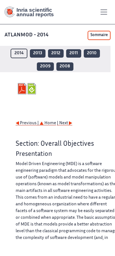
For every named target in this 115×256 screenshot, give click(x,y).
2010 (92, 53)
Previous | (29, 123)
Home (50, 123)
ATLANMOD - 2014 (26, 35)
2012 (55, 53)
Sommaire (99, 35)
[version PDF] (23, 88)
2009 (45, 66)
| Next (63, 123)
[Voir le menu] (104, 12)
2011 (74, 53)
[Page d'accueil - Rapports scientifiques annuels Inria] (31, 12)
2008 (65, 66)
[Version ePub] (32, 88)
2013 (37, 53)
